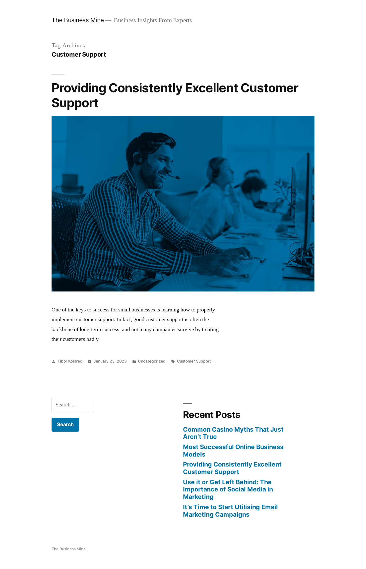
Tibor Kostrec (70, 361)
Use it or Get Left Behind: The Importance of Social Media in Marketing (228, 489)
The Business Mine (78, 20)
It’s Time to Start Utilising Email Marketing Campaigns (230, 510)
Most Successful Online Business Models (233, 450)
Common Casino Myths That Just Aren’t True (233, 433)
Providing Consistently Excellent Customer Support (175, 95)
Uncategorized (152, 361)
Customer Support (194, 361)
